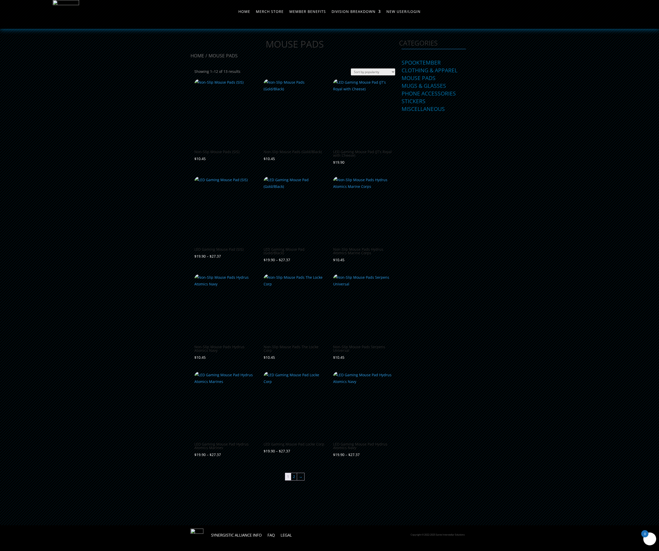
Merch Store (270, 12)
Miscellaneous (423, 109)
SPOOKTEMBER (421, 63)
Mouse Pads (419, 79)
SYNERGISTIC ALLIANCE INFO (236, 535)
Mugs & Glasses (424, 86)
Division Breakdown (354, 12)
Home (244, 12)
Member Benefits (307, 12)
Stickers (414, 102)
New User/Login (403, 12)
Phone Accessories (429, 94)
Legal (286, 535)
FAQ (271, 535)
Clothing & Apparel (429, 71)
